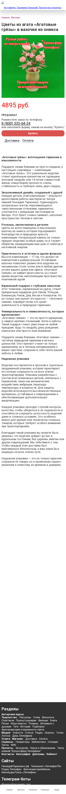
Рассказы (25, 717)
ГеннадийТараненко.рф (15, 766)
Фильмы (43, 720)
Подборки (38, 726)
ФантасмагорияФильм (36, 769)
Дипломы (38, 754)
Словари (53, 741)
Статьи (29, 732)
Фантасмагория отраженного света (23, 729)
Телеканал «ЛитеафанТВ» (46, 766)
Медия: (6, 732)
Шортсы (49, 732)
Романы (33, 723)
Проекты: (8, 747)
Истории (25, 726)
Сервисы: (8, 741)
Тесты (5, 744)
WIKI (13, 744)
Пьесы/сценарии (26, 720)
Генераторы (23, 741)
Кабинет (52, 754)
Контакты (8, 754)
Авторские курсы (13, 714)
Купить (33, 133)
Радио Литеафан (11, 769)
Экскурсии (22, 747)
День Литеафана (22, 735)
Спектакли (8, 720)
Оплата (27, 140)
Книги (53, 720)
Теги (15, 726)
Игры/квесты (19, 723)
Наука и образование (42, 747)
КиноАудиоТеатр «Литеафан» (19, 772)
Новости (18, 732)
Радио (39, 732)
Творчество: (10, 717)
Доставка (12, 140)
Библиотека (39, 741)
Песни (5, 723)
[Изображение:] (33, 97)
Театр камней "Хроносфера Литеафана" (33, 749)
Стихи (36, 717)
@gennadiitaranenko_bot (16, 784)
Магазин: (17, 738)
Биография (23, 754)
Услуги (6, 738)
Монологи (48, 717)
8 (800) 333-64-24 (16, 123)
